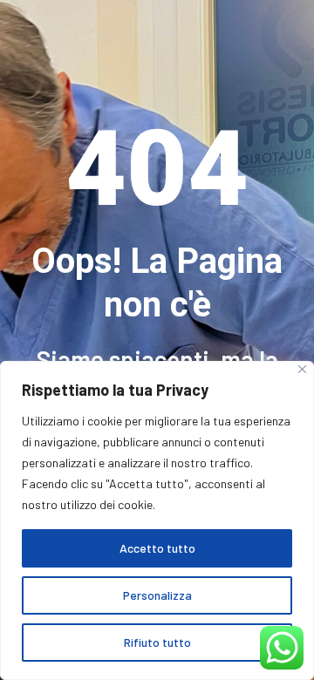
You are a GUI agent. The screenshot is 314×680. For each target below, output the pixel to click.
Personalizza (157, 595)
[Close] (302, 369)
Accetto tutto (157, 548)
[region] (157, 520)
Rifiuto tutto (157, 642)
